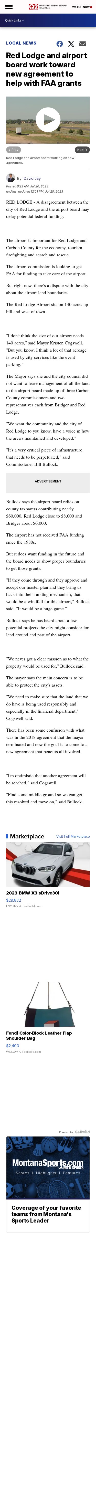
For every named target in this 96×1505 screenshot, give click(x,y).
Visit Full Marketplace (73, 836)
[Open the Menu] (8, 6)
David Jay (32, 178)
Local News (21, 43)
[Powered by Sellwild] (82, 1132)
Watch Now (81, 6)
